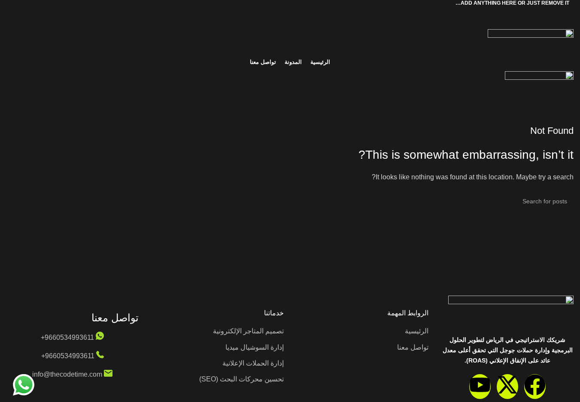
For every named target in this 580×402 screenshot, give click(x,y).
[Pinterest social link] (290, 12)
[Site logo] (290, 41)
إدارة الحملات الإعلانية (253, 363)
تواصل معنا (412, 347)
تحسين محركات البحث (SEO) (241, 379)
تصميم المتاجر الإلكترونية (248, 331)
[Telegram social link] (269, 12)
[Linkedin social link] (280, 12)
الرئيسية (416, 331)
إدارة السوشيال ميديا (254, 347)
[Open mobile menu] (290, 98)
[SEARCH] (16, 201)
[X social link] (300, 12)
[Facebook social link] (311, 12)
